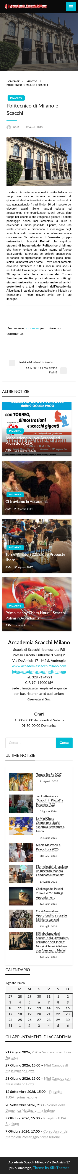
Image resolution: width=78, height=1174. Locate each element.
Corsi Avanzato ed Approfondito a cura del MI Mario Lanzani (51, 915)
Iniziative (31, 81)
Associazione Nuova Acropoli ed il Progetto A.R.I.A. (33, 441)
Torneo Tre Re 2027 (49, 774)
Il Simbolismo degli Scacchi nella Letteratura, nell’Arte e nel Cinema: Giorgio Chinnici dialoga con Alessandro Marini (52, 942)
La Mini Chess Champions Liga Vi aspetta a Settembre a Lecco (50, 825)
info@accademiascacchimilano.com (39, 671)
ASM (16, 127)
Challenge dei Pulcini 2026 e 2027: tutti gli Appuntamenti (49, 893)
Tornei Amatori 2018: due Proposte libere (35, 557)
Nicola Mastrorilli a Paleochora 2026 (48, 847)
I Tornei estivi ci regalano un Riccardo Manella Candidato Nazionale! (52, 871)
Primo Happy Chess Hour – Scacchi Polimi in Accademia (35, 615)
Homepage (13, 81)
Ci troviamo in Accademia (27, 502)
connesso (32, 328)
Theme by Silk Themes (51, 1168)
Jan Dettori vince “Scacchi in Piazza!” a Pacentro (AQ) (49, 800)
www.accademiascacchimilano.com (39, 666)
